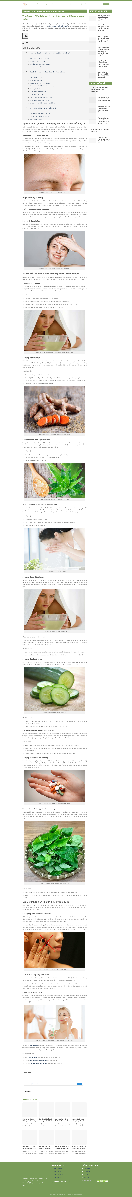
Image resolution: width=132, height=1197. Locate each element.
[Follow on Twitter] (83, 1181)
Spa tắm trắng (58, 1174)
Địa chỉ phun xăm (74, 4)
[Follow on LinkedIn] (89, 1181)
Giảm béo (87, 1171)
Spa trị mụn (57, 1171)
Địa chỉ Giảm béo (85, 4)
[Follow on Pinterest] (86, 1181)
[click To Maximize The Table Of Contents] (25, 36)
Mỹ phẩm (86, 1177)
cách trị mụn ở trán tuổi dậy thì (58, 26)
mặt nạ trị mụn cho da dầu (38, 1060)
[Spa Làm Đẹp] (27, 4)
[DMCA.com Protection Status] (102, 1181)
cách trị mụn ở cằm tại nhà (38, 1063)
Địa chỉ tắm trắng (54, 4)
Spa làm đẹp (58, 1168)
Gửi (79, 1084)
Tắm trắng (87, 1168)
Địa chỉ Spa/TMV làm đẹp (40, 4)
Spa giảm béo (58, 1177)
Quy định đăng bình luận (38, 1084)
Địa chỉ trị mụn (64, 4)
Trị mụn (86, 1174)
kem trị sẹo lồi (33, 1057)
